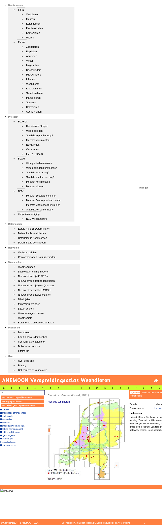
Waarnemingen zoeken (31, 313)
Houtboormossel (8, 445)
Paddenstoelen (34, 28)
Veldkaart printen (27, 252)
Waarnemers (25, 318)
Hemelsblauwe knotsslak (12, 426)
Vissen (30, 60)
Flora (21, 9)
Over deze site (26, 360)
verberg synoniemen (12, 401)
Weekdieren (32, 84)
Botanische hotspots (29, 346)
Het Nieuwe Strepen (37, 126)
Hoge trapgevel (7, 435)
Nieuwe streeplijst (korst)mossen (36, 285)
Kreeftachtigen (34, 88)
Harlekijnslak (6, 416)
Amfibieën (31, 56)
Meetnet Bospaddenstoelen (41, 195)
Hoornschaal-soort (7, 442)
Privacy (22, 365)
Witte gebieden (34, 130)
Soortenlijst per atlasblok (31, 341)
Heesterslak (6, 419)
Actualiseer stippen (83, 523)
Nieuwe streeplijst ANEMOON (34, 290)
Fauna (21, 42)
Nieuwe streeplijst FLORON (33, 276)
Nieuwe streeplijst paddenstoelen (36, 281)
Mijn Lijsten (24, 299)
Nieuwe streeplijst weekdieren (34, 294)
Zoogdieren (32, 47)
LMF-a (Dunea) (34, 154)
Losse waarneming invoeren (33, 271)
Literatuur (23, 351)
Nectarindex (32, 144)
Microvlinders (33, 74)
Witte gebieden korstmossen (41, 168)
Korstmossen (33, 23)
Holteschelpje (6, 438)
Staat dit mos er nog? (37, 172)
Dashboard (24, 332)
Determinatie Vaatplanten (32, 233)
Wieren (30, 37)
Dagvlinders (32, 65)
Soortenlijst (67, 523)
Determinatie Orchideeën (32, 242)
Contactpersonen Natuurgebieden (37, 257)
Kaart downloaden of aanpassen (116, 465)
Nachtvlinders (33, 70)
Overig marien (34, 111)
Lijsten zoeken (26, 308)
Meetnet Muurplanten (38, 140)
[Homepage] (156, 380)
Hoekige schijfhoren (10, 432)
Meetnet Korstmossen (38, 181)
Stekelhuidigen (34, 93)
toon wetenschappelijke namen (17, 397)
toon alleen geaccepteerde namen (18, 405)
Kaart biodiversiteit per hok (32, 337)
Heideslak (5, 422)
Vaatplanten (32, 14)
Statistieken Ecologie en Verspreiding (112, 523)
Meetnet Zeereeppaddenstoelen (43, 200)
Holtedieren (32, 107)
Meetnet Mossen (35, 186)
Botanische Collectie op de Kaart (36, 322)
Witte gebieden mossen (39, 163)
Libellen (30, 79)
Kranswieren (33, 33)
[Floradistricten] (85, 435)
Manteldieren (33, 97)
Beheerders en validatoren (32, 370)
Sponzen (31, 102)
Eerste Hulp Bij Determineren (34, 228)
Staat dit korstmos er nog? (40, 177)
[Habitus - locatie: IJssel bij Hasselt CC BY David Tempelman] (6, 490)
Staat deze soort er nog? (39, 209)
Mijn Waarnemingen (29, 304)
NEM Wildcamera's (36, 218)
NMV (21, 191)
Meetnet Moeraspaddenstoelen (43, 205)
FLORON (23, 121)
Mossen (30, 19)
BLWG (21, 158)
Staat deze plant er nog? (39, 135)
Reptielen (31, 51)
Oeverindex (32, 149)
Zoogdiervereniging (29, 214)
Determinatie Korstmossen (32, 238)
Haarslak (4, 409)
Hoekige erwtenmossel (11, 429)
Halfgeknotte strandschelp (13, 413)
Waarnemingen (26, 267)
